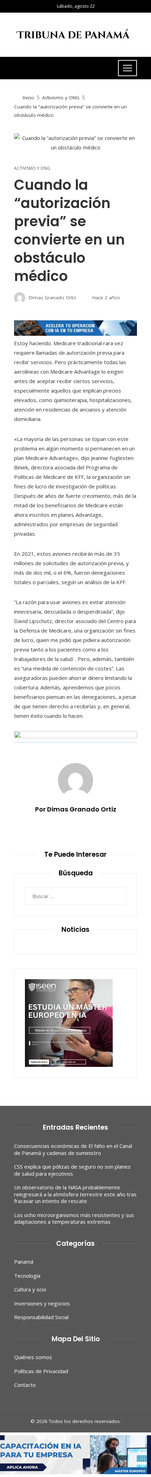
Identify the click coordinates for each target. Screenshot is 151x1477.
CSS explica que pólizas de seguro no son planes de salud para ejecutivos (72, 1170)
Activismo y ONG (32, 168)
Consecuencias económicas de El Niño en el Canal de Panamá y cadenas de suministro (73, 1149)
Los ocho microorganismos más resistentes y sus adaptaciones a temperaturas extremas (74, 1218)
